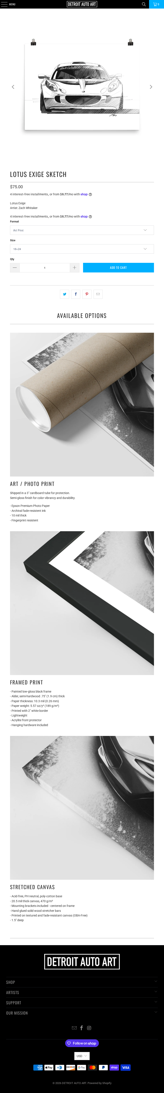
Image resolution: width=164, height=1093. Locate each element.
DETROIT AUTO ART (74, 1083)
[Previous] (13, 87)
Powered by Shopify (99, 1083)
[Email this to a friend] (98, 294)
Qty (12, 259)
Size (12, 240)
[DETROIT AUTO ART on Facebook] (82, 1028)
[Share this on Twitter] (64, 294)
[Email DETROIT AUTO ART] (74, 1028)
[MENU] (2, 4)
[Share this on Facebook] (75, 294)
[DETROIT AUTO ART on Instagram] (89, 1028)
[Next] (150, 87)
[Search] (144, 4)
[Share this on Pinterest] (86, 294)
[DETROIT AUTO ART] (82, 4)
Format (14, 221)
